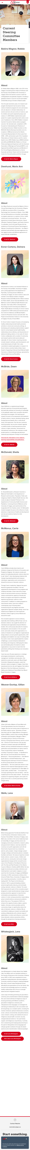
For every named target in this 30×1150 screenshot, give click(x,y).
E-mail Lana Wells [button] (9, 924)
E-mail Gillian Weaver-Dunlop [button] (12, 785)
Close (26, 1140)
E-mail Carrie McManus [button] (10, 677)
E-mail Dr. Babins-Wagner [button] (11, 159)
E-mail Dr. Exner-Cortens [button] (11, 359)
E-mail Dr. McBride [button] (9, 444)
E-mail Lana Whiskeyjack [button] (11, 1034)
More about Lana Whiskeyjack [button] (12, 1038)
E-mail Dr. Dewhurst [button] (9, 239)
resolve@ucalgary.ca (15, 1127)
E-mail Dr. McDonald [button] (9, 521)
